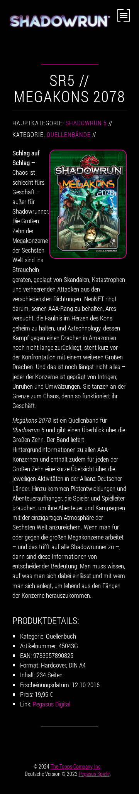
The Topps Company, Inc (75, 766)
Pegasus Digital (51, 704)
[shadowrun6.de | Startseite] (58, 25)
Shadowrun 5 (86, 123)
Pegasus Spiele (94, 773)
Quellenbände (69, 134)
